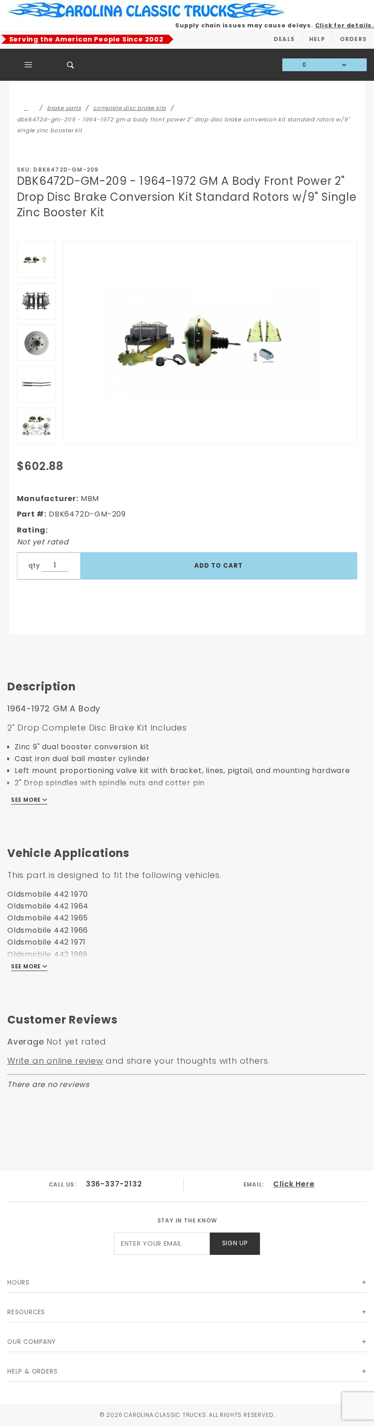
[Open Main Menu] (28, 65)
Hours (18, 1282)
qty (34, 565)
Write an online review (55, 1060)
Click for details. (344, 25)
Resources (26, 1312)
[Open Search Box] (71, 65)
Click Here (293, 1184)
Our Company (31, 1341)
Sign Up (235, 1243)
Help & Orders (32, 1371)
